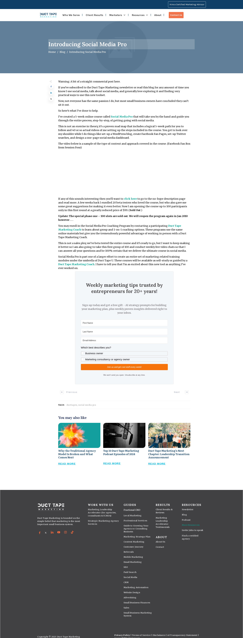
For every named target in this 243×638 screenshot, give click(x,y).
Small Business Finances (137, 602)
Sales (126, 607)
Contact (160, 547)
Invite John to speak (192, 530)
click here (130, 198)
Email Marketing (133, 562)
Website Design (132, 592)
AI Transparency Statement (182, 635)
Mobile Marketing (133, 557)
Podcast (186, 520)
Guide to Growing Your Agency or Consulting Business (136, 528)
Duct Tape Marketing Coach (76, 264)
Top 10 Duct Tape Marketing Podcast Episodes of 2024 (124, 447)
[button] (124, 354)
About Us (160, 541)
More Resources (190, 525)
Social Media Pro (122, 116)
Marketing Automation (136, 587)
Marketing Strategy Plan (137, 536)
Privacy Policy (122, 635)
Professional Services (135, 520)
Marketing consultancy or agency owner (107, 359)
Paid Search (130, 572)
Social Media (130, 577)
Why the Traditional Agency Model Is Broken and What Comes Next (79, 447)
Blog (184, 514)
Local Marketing (133, 515)
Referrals (129, 552)
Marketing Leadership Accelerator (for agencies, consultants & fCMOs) (102, 512)
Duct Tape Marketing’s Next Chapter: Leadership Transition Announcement (169, 447)
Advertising (130, 597)
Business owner (94, 353)
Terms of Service (141, 635)
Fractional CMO (132, 510)
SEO (126, 567)
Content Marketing (134, 541)
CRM (126, 582)
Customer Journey (133, 547)
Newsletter (188, 509)
